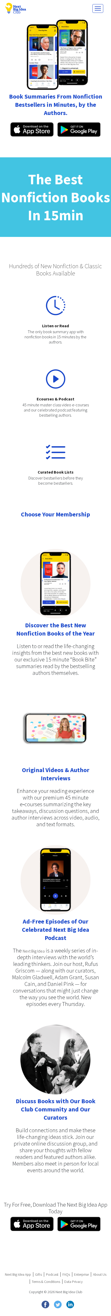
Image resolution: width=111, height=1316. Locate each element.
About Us (99, 1274)
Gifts (38, 1274)
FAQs (66, 1274)
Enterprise (81, 1274)
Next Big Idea (34, 951)
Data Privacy (73, 1281)
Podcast (52, 1274)
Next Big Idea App (18, 1274)
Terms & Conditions (46, 1281)
